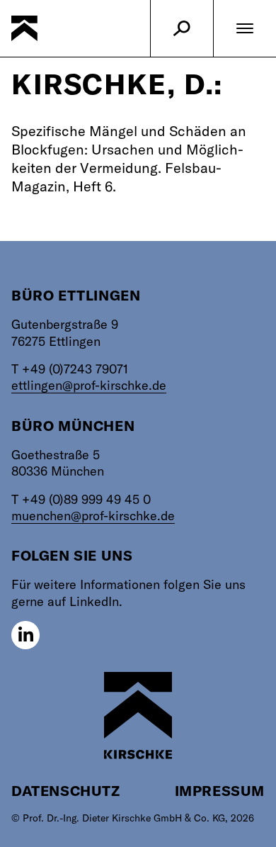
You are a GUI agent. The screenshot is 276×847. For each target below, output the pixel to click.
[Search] (182, 28)
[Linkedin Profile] (25, 635)
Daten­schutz (65, 791)
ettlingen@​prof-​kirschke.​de (88, 385)
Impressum (220, 791)
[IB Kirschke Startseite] (138, 715)
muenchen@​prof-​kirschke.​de (93, 515)
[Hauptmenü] (244, 28)
